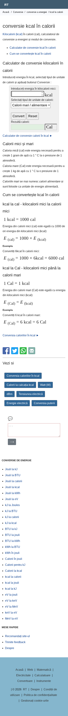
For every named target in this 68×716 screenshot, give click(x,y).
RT (6, 5)
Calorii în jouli (13, 558)
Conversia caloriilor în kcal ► (21, 335)
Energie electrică (17, 403)
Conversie (18, 12)
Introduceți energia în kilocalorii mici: (33, 88)
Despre (9, 648)
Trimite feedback (15, 642)
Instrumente (43, 680)
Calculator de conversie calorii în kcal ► (27, 135)
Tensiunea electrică (31, 394)
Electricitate (23, 675)
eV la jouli (11, 594)
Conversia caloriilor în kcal (23, 375)
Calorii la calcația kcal (20, 384)
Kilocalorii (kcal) (12, 34)
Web (30, 669)
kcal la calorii (13, 576)
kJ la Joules (12, 505)
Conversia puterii (44, 403)
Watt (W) (45, 384)
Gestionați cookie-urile (35, 700)
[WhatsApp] (24, 353)
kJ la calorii (12, 517)
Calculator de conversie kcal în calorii (33, 47)
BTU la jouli (12, 534)
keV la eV (11, 612)
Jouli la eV (11, 499)
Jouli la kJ (11, 469)
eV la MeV (11, 606)
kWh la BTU (12, 546)
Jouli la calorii (13, 481)
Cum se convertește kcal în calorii (30, 53)
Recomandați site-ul (17, 636)
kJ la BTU (11, 511)
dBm (9, 394)
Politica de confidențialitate (40, 695)
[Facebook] (6, 353)
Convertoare (25, 680)
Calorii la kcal (13, 570)
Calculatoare (42, 675)
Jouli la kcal (12, 487)
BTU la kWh (12, 540)
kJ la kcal (11, 522)
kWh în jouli (12, 552)
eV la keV (11, 600)
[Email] (32, 353)
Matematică (44, 669)
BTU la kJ (11, 528)
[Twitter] (15, 353)
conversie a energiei (37, 12)
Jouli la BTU (12, 475)
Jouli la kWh (12, 493)
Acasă (6, 12)
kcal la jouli (12, 582)
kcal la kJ (11, 588)
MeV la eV (11, 618)
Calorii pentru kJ (15, 564)
